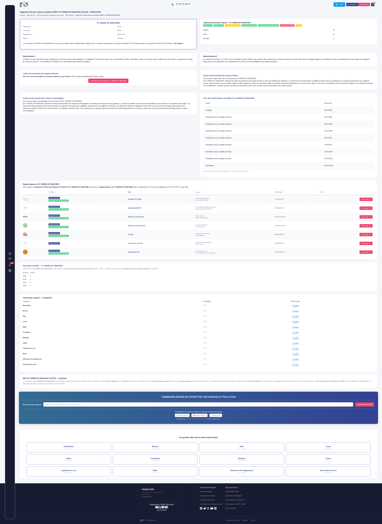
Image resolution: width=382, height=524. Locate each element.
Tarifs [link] (341, 4)
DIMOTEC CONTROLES (136, 217)
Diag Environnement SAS (136, 225)
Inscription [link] (365, 4)
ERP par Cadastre (200, 415)
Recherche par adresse (32, 405)
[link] (10, 253)
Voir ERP (295, 306)
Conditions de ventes (207, 496)
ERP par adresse (183, 415)
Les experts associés (135, 243)
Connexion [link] (353, 4)
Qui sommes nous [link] (233, 520)
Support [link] (245, 520)
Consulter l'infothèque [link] (233, 496)
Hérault (151, 187)
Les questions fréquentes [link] (234, 500)
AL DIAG (130, 234)
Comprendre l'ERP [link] (231, 491)
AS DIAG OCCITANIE (134, 199)
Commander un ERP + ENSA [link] (235, 504)
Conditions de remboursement (211, 504)
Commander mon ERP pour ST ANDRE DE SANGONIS (108, 81)
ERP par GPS (216, 415)
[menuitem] (23, 15)
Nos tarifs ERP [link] (230, 508)
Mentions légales (206, 491)
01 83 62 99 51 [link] (147, 497)
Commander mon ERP (364, 404)
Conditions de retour (207, 500)
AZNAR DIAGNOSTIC (135, 208)
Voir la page (364, 199)
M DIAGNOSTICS (133, 252)
